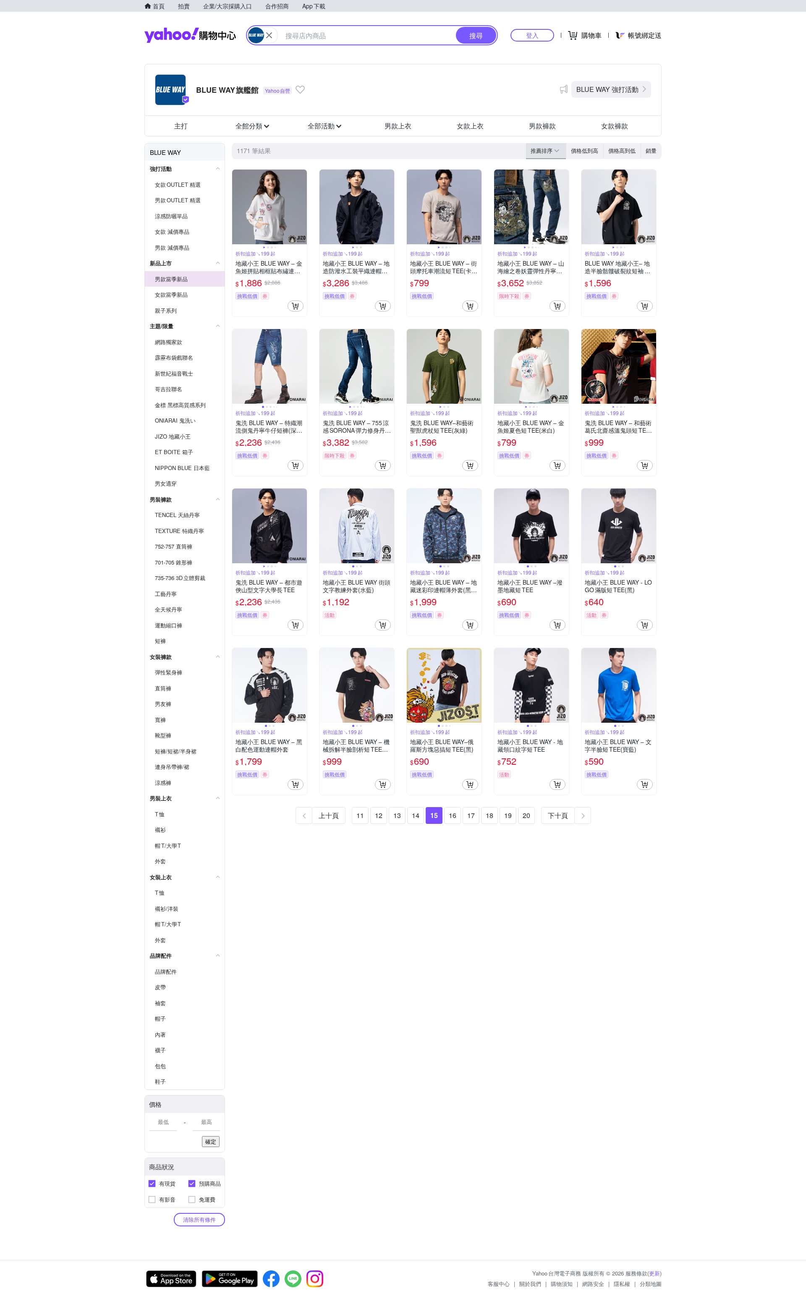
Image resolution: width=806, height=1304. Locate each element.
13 (397, 815)
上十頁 (329, 815)
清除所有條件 (199, 1219)
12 (378, 815)
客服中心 (499, 1284)
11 (360, 815)
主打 (181, 126)
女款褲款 (614, 126)
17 (471, 815)
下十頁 (558, 815)
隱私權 (622, 1284)
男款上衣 (398, 126)
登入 (532, 35)
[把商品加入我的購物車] (296, 306)
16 (452, 815)
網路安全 (593, 1284)
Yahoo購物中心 (190, 35)
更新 (654, 1273)
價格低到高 (584, 150)
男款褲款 (542, 126)
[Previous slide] (237, 206)
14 (415, 815)
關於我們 (530, 1284)
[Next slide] (301, 206)
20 (526, 815)
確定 (210, 1141)
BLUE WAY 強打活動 (607, 89)
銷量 (651, 150)
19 (508, 815)
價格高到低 (622, 150)
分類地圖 (651, 1284)
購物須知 (562, 1284)
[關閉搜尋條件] (269, 35)
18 (489, 815)
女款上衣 (470, 126)
